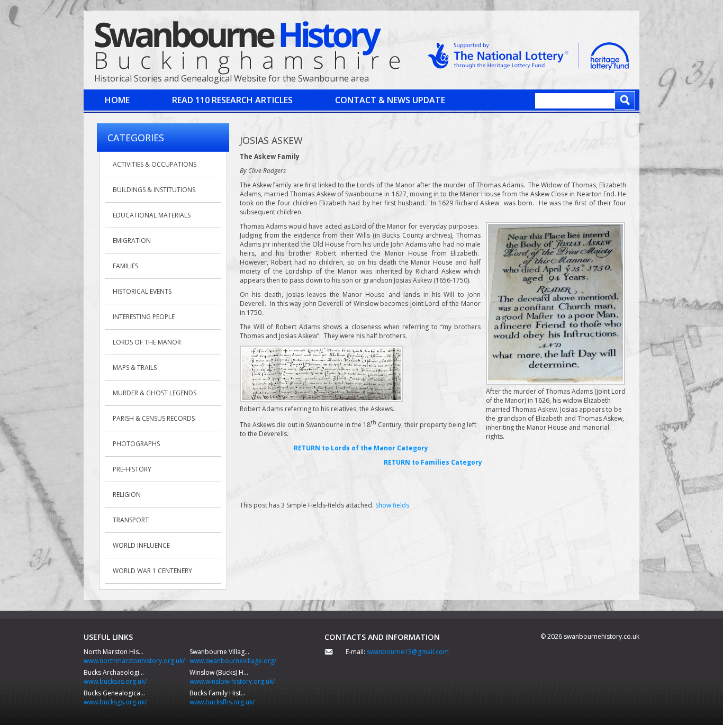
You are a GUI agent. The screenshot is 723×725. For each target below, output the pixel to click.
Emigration (132, 240)
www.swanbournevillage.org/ (232, 660)
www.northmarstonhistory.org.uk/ (134, 660)
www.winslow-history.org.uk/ (232, 681)
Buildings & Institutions (154, 189)
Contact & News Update (390, 100)
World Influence (141, 545)
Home (117, 100)
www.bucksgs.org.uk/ (115, 701)
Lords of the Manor (147, 342)
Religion (127, 494)
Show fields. (393, 505)
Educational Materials (152, 215)
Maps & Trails (135, 367)
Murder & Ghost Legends (154, 392)
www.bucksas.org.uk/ (115, 681)
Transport (131, 519)
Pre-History (132, 469)
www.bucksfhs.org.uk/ (222, 701)
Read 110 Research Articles (232, 100)
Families (125, 265)
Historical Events (142, 291)
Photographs (136, 443)
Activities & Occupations (154, 164)
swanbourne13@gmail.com (408, 651)
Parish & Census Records (154, 418)
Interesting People (144, 316)
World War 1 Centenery (152, 570)
